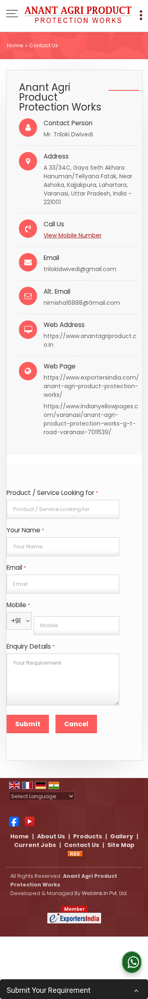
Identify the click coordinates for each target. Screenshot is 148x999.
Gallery (121, 836)
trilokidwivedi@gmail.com (80, 269)
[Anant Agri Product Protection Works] (78, 14)
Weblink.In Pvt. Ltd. (105, 893)
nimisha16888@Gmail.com (82, 303)
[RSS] (75, 853)
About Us (51, 836)
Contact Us (81, 845)
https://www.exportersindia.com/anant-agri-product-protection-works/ (91, 386)
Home (15, 45)
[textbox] (63, 509)
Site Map (120, 845)
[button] (73, 235)
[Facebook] (14, 821)
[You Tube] (30, 821)
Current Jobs (35, 845)
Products (87, 836)
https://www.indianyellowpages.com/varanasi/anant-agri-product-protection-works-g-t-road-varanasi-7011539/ (91, 419)
